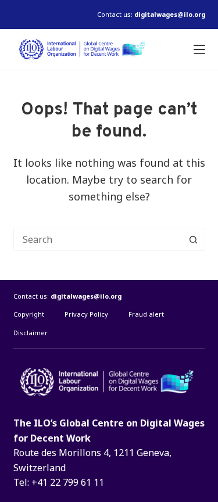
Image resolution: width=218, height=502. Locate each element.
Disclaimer (30, 333)
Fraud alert (146, 314)
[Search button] (194, 239)
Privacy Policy (86, 314)
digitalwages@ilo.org (169, 14)
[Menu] (199, 49)
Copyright (28, 314)
